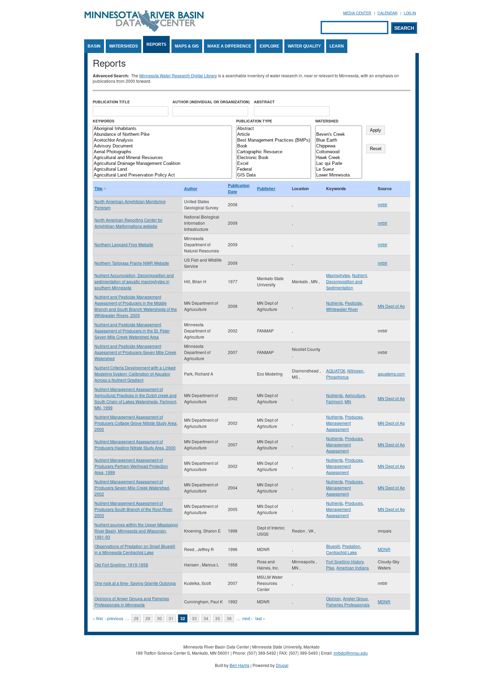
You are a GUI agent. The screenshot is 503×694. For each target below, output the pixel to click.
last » (260, 618)
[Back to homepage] (144, 30)
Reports (156, 44)
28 (136, 618)
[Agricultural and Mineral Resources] (162, 158)
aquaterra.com (391, 374)
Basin (94, 46)
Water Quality (304, 46)
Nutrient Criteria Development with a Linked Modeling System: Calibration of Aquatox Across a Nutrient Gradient (135, 374)
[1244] (338, 129)
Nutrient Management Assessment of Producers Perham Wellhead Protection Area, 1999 (131, 466)
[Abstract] (273, 129)
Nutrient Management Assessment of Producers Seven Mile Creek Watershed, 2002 (132, 488)
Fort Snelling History (344, 561)
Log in (410, 12)
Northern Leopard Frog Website (123, 244)
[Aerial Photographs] (162, 152)
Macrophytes (338, 275)
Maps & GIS (187, 46)
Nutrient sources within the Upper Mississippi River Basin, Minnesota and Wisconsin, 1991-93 (136, 531)
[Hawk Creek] (338, 158)
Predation (351, 546)
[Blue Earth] (338, 140)
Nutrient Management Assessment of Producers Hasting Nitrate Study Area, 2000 (135, 444)
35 (217, 618)
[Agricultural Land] (162, 169)
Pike (330, 568)
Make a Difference (229, 46)
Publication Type (254, 120)
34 (206, 618)
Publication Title (111, 101)
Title (98, 188)
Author (190, 188)
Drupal (282, 665)
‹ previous (114, 618)
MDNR (384, 549)
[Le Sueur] (338, 169)
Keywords (103, 120)
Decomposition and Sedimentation (344, 284)
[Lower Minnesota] (338, 175)
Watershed (326, 120)
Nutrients (334, 303)
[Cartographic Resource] (273, 152)
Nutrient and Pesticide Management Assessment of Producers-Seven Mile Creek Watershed (135, 352)
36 (229, 618)
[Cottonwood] (338, 152)
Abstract (264, 101)
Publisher (266, 188)
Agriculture (355, 395)
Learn (337, 46)
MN (348, 401)
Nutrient (359, 275)
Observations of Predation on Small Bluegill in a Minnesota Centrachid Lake (134, 549)
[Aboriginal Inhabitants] (162, 129)
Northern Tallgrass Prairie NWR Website (131, 263)
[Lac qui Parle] (338, 164)
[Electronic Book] (273, 158)
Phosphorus (337, 377)
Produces (354, 417)
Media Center (357, 12)
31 (171, 618)
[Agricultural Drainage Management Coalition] (162, 164)
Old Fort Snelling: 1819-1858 (121, 564)
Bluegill (333, 546)
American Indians (352, 568)
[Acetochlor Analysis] (162, 140)
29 (147, 618)
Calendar (387, 12)
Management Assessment (338, 426)
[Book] (273, 146)
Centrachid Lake (341, 552)
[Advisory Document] (162, 146)
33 (194, 618)
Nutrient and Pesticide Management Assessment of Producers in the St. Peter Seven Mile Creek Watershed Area (132, 331)
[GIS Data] (273, 175)
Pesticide (353, 303)
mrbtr (382, 204)
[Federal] (273, 169)
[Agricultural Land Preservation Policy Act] (162, 175)
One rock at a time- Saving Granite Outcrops (135, 583)
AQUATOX (335, 371)
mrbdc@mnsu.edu (351, 653)
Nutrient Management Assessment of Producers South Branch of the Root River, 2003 (133, 509)
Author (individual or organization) (211, 101)
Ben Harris (239, 665)
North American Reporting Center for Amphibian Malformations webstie (128, 223)
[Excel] (273, 164)
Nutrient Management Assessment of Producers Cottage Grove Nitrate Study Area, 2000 (136, 423)
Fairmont (334, 401)
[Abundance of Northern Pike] (162, 135)
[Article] (273, 135)
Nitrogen (355, 371)
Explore (269, 46)
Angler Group (355, 598)
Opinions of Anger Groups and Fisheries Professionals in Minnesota (131, 601)
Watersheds (123, 46)
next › (247, 618)
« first (98, 618)
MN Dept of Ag (391, 306)
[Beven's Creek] (338, 135)
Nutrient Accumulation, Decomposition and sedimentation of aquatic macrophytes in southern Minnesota (134, 281)
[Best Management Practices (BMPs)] (273, 140)
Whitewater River (342, 309)
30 (159, 618)
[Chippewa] (338, 146)
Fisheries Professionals (348, 604)
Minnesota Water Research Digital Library (178, 75)
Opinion (333, 598)
